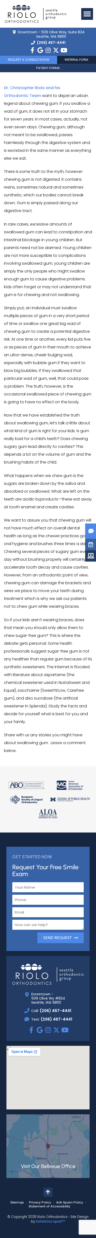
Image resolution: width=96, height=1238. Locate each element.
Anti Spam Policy (69, 1202)
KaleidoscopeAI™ (50, 1221)
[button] (87, 14)
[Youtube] (64, 50)
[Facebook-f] (32, 50)
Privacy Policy (40, 1202)
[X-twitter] (56, 50)
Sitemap (17, 1202)
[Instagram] (48, 50)
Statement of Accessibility (49, 1206)
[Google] (40, 50)
